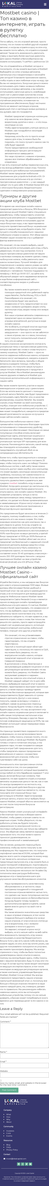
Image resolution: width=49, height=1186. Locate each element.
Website (4, 1071)
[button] (45, 4)
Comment (5, 1022)
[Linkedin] (18, 1164)
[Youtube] (30, 1164)
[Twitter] (26, 1164)
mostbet (13, 483)
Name (3, 1052)
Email (3, 1062)
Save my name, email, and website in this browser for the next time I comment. (23, 1084)
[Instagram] (22, 1164)
